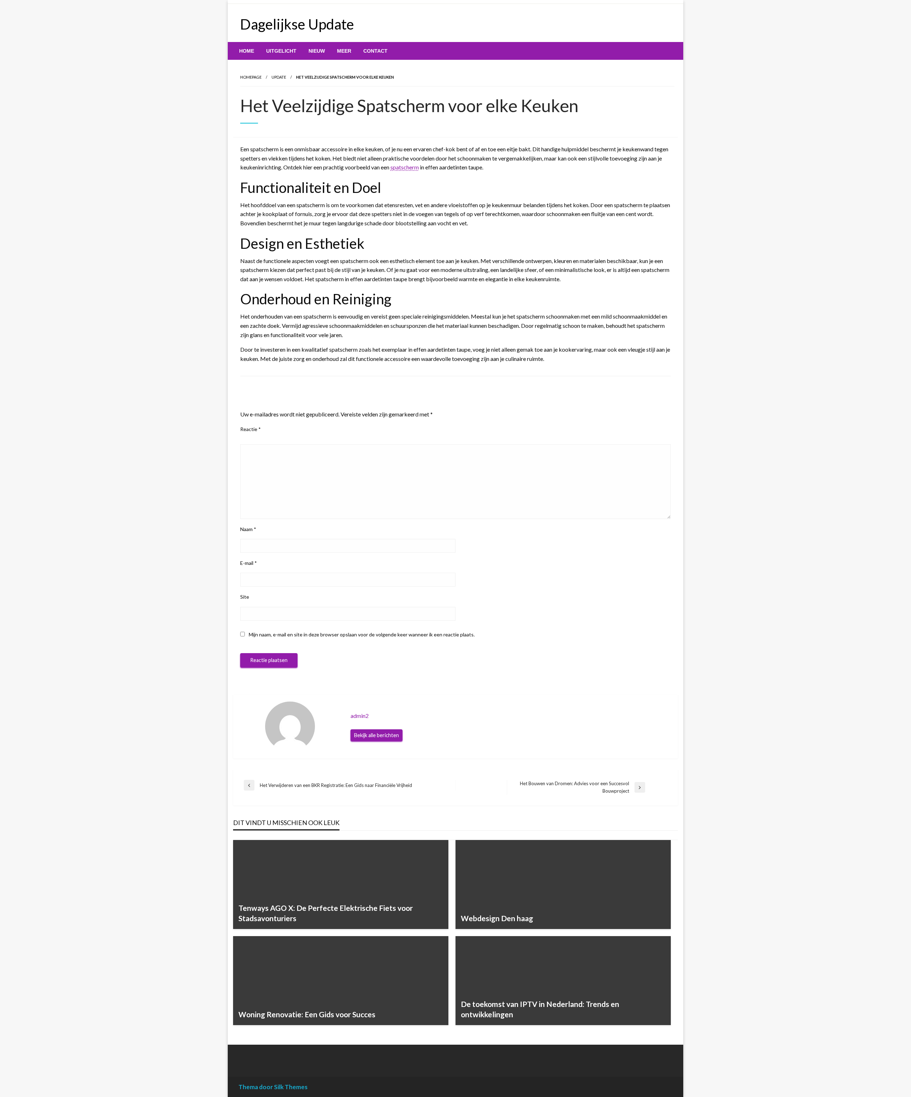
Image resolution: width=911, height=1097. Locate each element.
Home (246, 51)
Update (279, 77)
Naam (248, 529)
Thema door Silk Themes (272, 1087)
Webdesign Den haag (497, 918)
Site (244, 597)
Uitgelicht (281, 51)
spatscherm (404, 167)
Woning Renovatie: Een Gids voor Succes (306, 1014)
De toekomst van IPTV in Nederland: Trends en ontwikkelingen (540, 1009)
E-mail (248, 563)
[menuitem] (246, 51)
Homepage (251, 77)
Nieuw (317, 51)
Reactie (250, 429)
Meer (344, 51)
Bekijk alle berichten (376, 735)
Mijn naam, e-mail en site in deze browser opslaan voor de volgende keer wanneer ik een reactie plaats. (362, 634)
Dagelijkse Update (297, 24)
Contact (375, 51)
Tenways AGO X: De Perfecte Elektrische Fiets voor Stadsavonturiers (325, 913)
